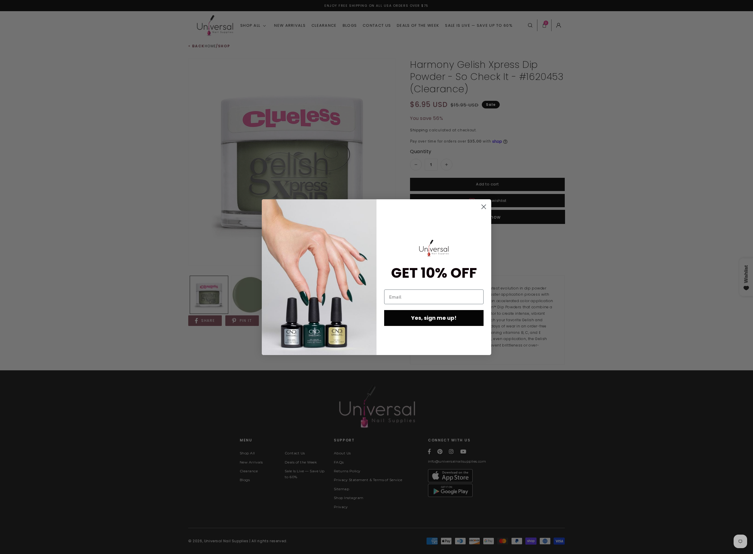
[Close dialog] (484, 207)
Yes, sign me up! (434, 318)
